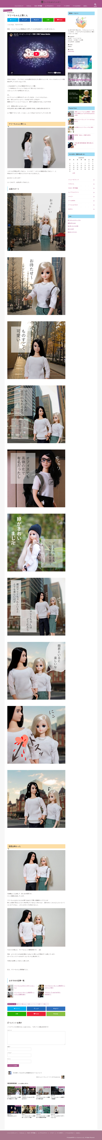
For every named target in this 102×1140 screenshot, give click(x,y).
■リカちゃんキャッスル (74, 220)
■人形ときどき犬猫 (73, 226)
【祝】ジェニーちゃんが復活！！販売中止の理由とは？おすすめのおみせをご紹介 (84, 113)
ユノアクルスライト (49, 5)
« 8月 (73, 173)
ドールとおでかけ (76, 5)
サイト (9, 1059)
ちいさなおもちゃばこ (80, 1137)
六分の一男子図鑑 (38, 5)
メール (9, 1052)
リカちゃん (28, 5)
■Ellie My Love (72, 223)
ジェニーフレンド (33, 1004)
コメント (9, 1030)
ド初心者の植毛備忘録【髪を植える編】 (83, 143)
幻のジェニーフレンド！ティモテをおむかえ (84, 120)
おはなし (85, 5)
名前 (8, 1046)
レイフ (46, 1004)
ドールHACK (67, 5)
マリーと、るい (12, 1004)
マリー (41, 1004)
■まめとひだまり (72, 232)
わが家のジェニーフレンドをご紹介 (83, 127)
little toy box (71, 51)
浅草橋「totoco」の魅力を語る (82, 135)
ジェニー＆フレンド (19, 5)
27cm (19, 1004)
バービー (59, 5)
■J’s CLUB (71, 229)
